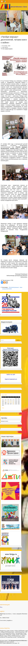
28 (13, 403)
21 (13, 402)
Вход (1, 607)
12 (8, 401)
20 (10, 402)
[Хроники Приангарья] (10, 452)
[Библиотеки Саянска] (10, 443)
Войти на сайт (11, 374)
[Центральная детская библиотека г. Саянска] (14, 7)
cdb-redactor (5, 47)
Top (26, 644)
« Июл (3, 407)
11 (5, 401)
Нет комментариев (7, 48)
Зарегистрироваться (11, 379)
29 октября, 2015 (6, 45)
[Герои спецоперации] (10, 582)
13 (10, 401)
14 (13, 401)
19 (8, 402)
